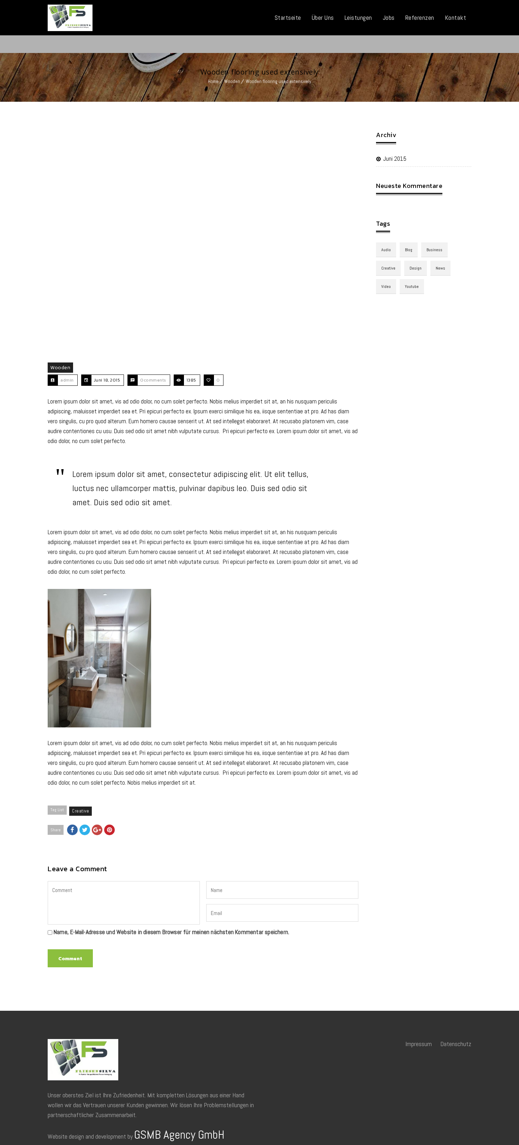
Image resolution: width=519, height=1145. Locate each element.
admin (67, 380)
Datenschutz (455, 1044)
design (416, 268)
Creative (80, 811)
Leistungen (358, 17)
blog (408, 250)
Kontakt (455, 17)
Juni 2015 (394, 159)
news (440, 268)
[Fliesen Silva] (70, 18)
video (386, 286)
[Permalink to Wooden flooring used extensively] (203, 242)
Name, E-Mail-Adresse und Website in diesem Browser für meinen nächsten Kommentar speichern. (171, 932)
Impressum (418, 1044)
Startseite (288, 17)
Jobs (389, 17)
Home (213, 81)
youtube (412, 286)
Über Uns (323, 17)
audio (386, 250)
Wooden (232, 81)
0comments (153, 380)
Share (55, 830)
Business (434, 250)
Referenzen (419, 17)
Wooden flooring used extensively (278, 81)
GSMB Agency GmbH (179, 1134)
